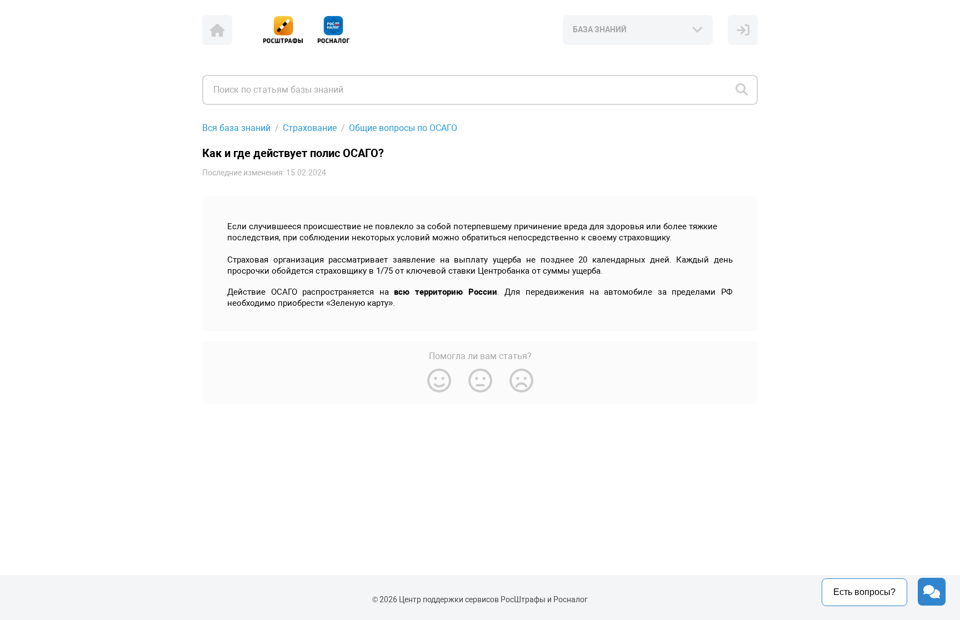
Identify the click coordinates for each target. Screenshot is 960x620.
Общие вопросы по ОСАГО (403, 128)
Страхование (310, 128)
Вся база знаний (236, 128)
